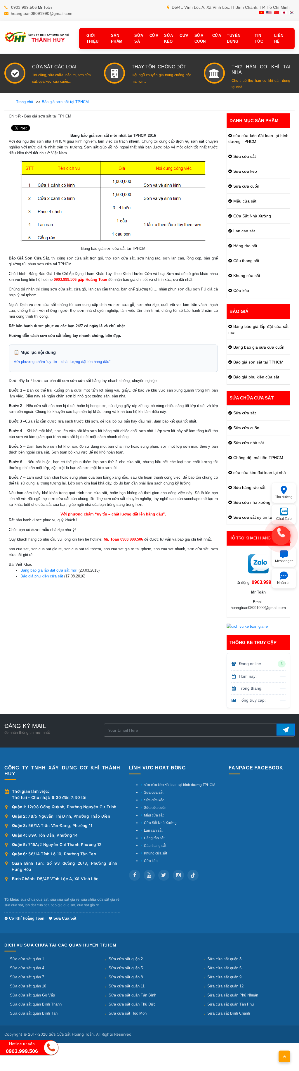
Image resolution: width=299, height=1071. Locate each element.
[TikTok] (193, 875)
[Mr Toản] (258, 564)
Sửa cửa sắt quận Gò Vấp (32, 995)
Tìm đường (284, 497)
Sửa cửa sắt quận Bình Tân (34, 1013)
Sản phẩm (117, 39)
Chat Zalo (284, 518)
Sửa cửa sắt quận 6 (224, 968)
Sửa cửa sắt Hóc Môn (128, 1013)
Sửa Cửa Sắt (146, 39)
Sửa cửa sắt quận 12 (225, 986)
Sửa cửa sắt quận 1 (27, 959)
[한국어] (292, 13)
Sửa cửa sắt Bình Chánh (228, 1013)
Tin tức (259, 39)
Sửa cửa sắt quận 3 (224, 959)
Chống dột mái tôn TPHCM (258, 457)
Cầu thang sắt (246, 260)
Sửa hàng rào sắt (249, 487)
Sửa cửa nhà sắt (248, 442)
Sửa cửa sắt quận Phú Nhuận (232, 995)
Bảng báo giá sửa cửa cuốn (258, 347)
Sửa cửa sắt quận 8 (126, 977)
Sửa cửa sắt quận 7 (27, 977)
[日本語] (284, 13)
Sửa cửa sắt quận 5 (126, 968)
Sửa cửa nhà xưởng (251, 502)
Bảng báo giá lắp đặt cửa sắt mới (48, 570)
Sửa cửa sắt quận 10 (28, 986)
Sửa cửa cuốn (207, 39)
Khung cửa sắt (246, 275)
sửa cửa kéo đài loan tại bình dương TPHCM (258, 138)
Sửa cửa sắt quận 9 (224, 977)
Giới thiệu (92, 39)
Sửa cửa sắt (244, 156)
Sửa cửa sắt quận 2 (126, 959)
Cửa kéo (241, 290)
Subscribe (286, 730)
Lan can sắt (244, 231)
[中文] (276, 13)
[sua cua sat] (37, 37)
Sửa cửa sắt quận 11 (127, 986)
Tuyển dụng (234, 39)
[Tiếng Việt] (261, 13)
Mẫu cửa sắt (244, 201)
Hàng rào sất (245, 245)
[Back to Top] (284, 1056)
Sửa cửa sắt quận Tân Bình (132, 995)
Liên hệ (279, 39)
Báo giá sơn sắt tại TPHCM (258, 362)
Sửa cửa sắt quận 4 (27, 968)
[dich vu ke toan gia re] (247, 626)
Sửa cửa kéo (176, 39)
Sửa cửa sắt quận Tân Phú (230, 1004)
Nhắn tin (284, 582)
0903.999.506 (24, 7)
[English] (269, 12)
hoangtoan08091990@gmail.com (41, 13)
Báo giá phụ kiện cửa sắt (41, 576)
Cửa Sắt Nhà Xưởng (252, 216)
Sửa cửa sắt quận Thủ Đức (132, 1004)
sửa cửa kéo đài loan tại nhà (259, 472)
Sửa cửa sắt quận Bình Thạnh (36, 1004)
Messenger (284, 561)
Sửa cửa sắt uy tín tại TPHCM (260, 517)
